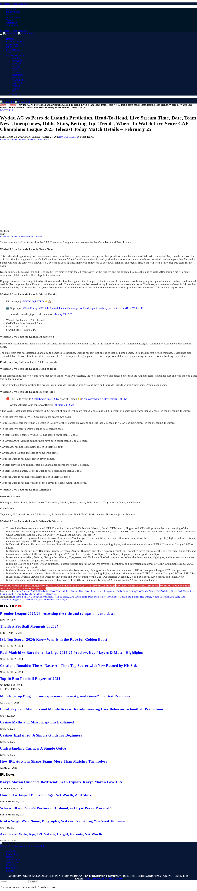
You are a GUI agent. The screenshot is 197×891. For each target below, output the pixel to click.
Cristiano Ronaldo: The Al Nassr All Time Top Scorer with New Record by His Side (69, 666)
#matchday (102, 308)
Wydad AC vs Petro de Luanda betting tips (21, 585)
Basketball (17, 61)
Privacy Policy (13, 11)
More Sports (15, 55)
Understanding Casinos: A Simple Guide (33, 748)
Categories (14, 44)
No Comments (68, 136)
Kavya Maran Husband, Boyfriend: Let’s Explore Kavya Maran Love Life (61, 782)
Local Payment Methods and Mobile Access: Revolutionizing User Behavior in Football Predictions (81, 709)
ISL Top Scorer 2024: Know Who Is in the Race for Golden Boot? (54, 639)
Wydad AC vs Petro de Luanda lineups (96, 585)
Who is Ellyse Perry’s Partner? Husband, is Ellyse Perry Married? (55, 808)
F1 (13, 91)
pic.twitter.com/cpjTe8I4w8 (112, 398)
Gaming (16, 58)
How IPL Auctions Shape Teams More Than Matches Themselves (53, 761)
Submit (33, 882)
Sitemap (10, 870)
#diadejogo (88, 308)
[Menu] (1, 34)
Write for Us (12, 20)
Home (10, 39)
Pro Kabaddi (18, 80)
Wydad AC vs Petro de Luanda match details (137, 585)
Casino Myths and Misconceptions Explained (37, 722)
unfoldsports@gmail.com (103, 878)
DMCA (10, 14)
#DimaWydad (89, 398)
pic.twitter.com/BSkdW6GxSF (126, 308)
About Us (11, 9)
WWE (15, 69)
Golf (14, 94)
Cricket (12, 47)
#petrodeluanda (57, 308)
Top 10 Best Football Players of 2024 (30, 679)
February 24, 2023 (62, 314)
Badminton (17, 74)
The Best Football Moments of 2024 (29, 626)
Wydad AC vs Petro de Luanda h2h (59, 585)
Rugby (15, 88)
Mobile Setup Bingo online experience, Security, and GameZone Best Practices (65, 696)
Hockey (16, 77)
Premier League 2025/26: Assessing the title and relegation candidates (57, 613)
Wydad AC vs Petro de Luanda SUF (28, 588)
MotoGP (16, 63)
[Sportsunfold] (18, 33)
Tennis (15, 72)
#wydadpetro (74, 308)
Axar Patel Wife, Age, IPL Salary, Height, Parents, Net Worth (51, 834)
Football (13, 50)
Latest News (15, 41)
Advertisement (13, 17)
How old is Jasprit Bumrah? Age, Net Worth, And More (46, 795)
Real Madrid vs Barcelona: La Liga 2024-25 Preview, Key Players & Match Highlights (71, 653)
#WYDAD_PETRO (33, 301)
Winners (16, 85)
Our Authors (12, 25)
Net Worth (17, 83)
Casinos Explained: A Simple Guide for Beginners (41, 735)
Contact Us (11, 22)
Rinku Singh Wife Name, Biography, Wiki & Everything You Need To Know (62, 821)
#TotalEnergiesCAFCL (36, 308)
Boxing (16, 66)
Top (8, 52)
